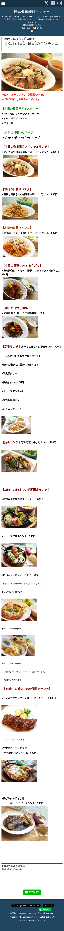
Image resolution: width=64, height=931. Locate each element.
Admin (41, 921)
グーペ (33, 921)
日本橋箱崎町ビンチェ (32, 12)
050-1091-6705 (34, 28)
